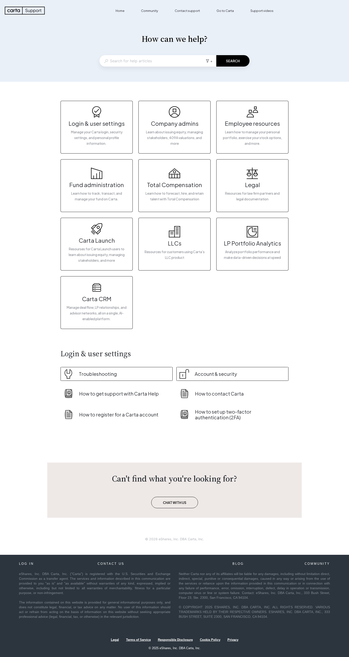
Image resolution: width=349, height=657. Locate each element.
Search (233, 61)
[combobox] (152, 60)
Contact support (187, 11)
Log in (26, 563)
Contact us (111, 563)
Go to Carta (225, 11)
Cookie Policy (210, 640)
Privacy (232, 640)
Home (120, 11)
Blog (238, 563)
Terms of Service (138, 640)
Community (149, 11)
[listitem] (97, 127)
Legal (115, 640)
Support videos (262, 11)
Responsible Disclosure (175, 640)
